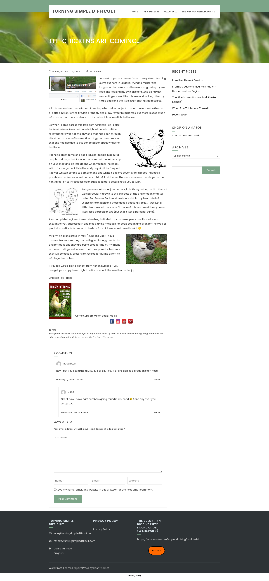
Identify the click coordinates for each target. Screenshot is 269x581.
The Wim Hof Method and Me (198, 11)
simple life (87, 337)
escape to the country (98, 333)
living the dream (151, 333)
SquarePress (81, 568)
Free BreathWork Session (187, 80)
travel (110, 337)
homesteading (134, 333)
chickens (65, 333)
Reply (157, 379)
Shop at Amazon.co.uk (185, 135)
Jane (77, 71)
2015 (54, 330)
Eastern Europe (78, 333)
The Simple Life (151, 11)
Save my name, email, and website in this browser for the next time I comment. (104, 489)
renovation (59, 337)
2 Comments (96, 71)
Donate (156, 550)
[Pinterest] (130, 321)
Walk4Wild (170, 11)
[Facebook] (111, 321)
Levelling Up (179, 114)
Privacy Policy (101, 529)
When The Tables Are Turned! (190, 108)
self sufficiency (73, 337)
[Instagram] (118, 321)
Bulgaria (55, 333)
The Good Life (99, 337)
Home (135, 11)
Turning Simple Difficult (84, 11)
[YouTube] (124, 321)
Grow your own (118, 333)
